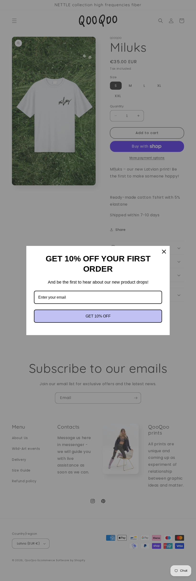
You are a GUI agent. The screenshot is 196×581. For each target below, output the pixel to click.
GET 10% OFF (98, 316)
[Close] (164, 251)
